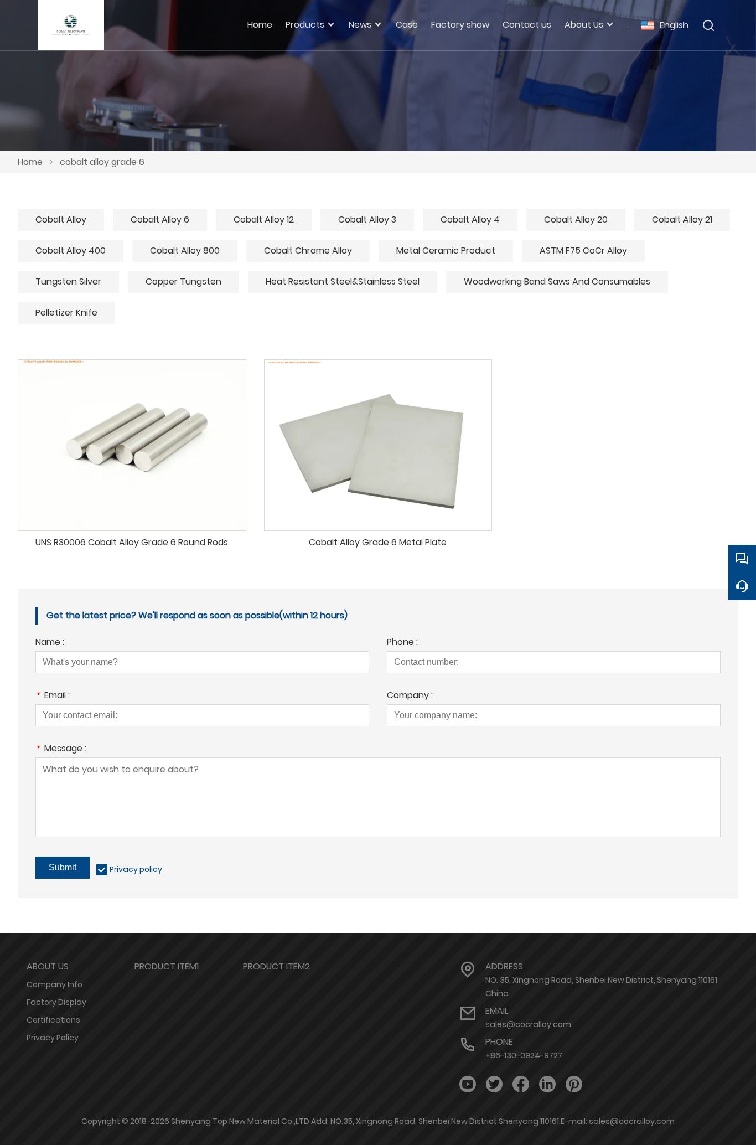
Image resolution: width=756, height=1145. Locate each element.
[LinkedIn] (547, 1084)
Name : (49, 643)
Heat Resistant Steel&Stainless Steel (343, 281)
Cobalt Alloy (60, 219)
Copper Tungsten (183, 281)
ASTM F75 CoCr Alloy (583, 250)
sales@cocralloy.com (528, 1024)
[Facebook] (521, 1084)
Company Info (54, 984)
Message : (60, 749)
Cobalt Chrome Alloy (308, 250)
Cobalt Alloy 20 (576, 219)
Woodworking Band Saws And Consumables (557, 281)
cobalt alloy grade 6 (102, 162)
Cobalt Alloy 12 (264, 219)
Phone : (402, 643)
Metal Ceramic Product (445, 250)
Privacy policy (136, 869)
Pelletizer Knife (66, 312)
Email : (52, 696)
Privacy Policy (53, 1037)
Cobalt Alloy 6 (160, 219)
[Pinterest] (574, 1084)
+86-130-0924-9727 (523, 1055)
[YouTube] (468, 1084)
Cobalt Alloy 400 (70, 250)
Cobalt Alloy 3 (367, 219)
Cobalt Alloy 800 (185, 250)
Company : (410, 696)
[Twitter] (494, 1084)
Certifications (53, 1019)
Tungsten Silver (68, 281)
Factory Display (56, 1002)
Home (30, 162)
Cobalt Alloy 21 (682, 219)
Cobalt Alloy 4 (470, 219)
